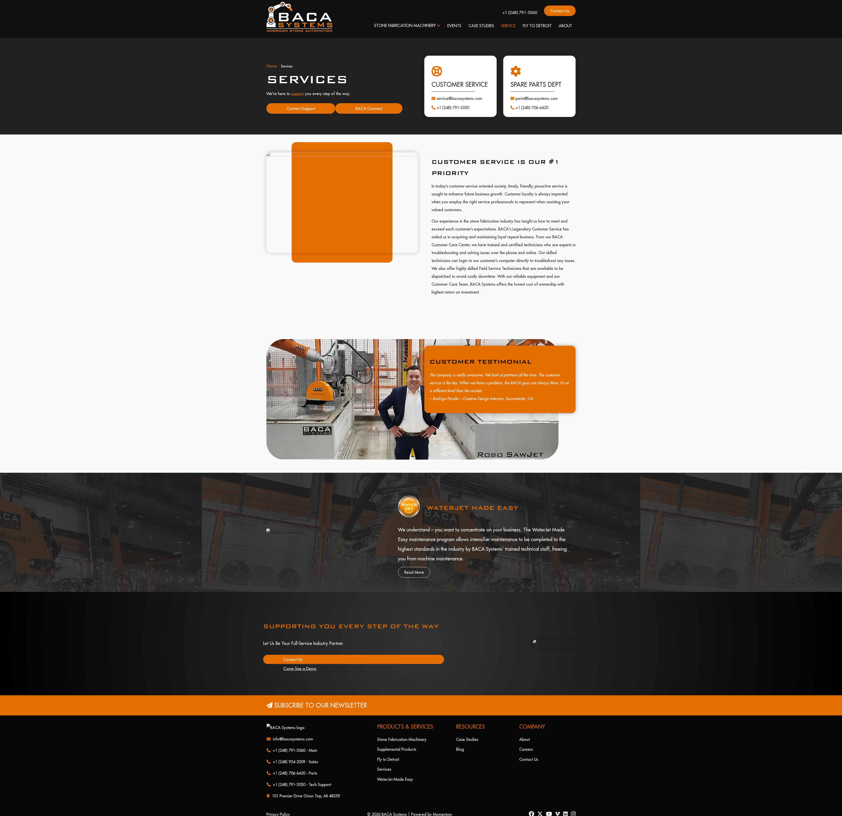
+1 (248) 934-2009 (289, 754)
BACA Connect (368, 101)
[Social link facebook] (533, 807)
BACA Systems (394, 807)
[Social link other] (559, 807)
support (297, 86)
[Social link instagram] (573, 807)
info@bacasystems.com (293, 732)
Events (454, 25)
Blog (460, 742)
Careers (526, 742)
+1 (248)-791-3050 (453, 101)
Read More (414, 565)
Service (508, 25)
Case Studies (481, 25)
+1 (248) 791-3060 (519, 12)
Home (271, 59)
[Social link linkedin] (567, 807)
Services (384, 762)
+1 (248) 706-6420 (289, 766)
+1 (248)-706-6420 (532, 101)
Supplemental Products (396, 742)
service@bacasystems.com (459, 92)
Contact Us (559, 10)
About (565, 25)
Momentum (442, 807)
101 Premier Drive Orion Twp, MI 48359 (306, 788)
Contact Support (301, 101)
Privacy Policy (278, 807)
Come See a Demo (299, 661)
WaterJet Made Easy (395, 772)
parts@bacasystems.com (537, 92)
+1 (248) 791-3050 (289, 777)
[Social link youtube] (550, 807)
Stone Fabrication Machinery (405, 25)
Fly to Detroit (537, 25)
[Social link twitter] (541, 807)
